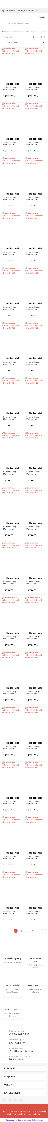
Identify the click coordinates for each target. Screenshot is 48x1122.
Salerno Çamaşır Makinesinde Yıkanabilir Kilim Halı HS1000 (35, 692)
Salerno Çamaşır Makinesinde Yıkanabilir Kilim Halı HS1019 (35, 528)
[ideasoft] (10, 1120)
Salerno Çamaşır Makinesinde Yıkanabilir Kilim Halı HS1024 (12, 418)
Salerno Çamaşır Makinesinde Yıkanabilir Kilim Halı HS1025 (35, 363)
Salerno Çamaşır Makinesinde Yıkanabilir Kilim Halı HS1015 (35, 912)
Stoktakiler (9, 37)
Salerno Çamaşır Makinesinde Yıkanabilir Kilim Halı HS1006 (12, 802)
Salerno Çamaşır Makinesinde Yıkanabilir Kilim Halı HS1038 (12, 637)
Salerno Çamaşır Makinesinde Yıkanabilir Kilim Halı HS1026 (12, 363)
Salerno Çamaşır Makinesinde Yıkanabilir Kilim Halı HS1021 (35, 473)
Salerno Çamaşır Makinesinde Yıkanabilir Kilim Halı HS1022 (12, 473)
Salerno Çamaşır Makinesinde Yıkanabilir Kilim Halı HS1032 (12, 198)
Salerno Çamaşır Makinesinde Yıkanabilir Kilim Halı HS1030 (12, 253)
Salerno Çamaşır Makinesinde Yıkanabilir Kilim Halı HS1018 (12, 583)
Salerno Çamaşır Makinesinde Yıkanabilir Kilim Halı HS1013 (35, 857)
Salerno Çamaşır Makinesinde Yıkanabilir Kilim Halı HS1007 (35, 802)
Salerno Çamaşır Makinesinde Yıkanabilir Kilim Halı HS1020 (12, 528)
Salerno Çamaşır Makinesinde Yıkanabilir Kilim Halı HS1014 (12, 912)
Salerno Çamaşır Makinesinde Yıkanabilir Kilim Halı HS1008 (12, 143)
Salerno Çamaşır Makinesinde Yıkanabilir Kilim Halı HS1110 (35, 88)
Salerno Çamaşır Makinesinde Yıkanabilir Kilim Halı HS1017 (35, 583)
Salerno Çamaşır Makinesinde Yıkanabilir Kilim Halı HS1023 (35, 418)
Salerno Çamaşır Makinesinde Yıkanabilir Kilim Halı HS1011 (12, 88)
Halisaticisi (12, 83)
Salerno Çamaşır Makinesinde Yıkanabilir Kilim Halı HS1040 (35, 637)
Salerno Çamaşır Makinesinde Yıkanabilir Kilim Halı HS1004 (35, 747)
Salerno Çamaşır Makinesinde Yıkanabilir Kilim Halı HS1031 (35, 198)
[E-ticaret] (23, 1120)
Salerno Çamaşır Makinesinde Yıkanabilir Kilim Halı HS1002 (12, 747)
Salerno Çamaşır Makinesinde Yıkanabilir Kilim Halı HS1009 (35, 143)
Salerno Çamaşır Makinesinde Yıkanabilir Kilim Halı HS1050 (12, 692)
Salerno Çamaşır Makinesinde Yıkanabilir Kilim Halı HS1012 (12, 857)
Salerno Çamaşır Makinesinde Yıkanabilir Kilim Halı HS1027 (35, 308)
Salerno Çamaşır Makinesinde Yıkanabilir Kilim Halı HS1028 (12, 308)
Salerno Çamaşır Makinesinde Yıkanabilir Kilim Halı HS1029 (35, 253)
